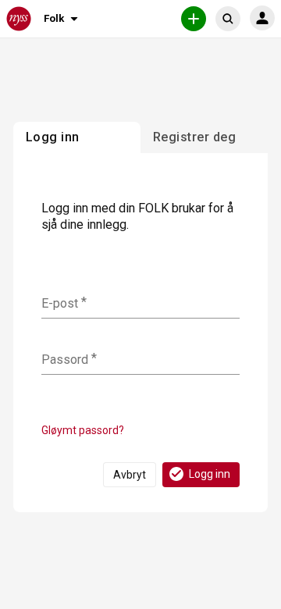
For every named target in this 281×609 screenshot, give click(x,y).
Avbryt (129, 474)
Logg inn (209, 474)
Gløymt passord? (82, 430)
